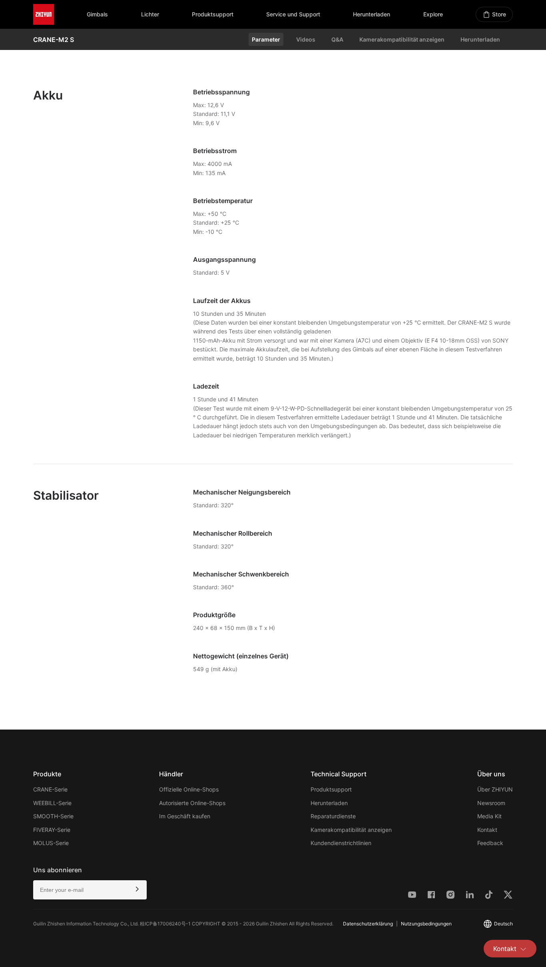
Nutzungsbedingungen (426, 924)
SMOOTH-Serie (53, 816)
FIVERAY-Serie (51, 829)
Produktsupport (331, 789)
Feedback (490, 842)
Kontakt (504, 949)
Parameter (266, 39)
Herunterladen (480, 39)
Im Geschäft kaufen (184, 816)
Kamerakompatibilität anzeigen (401, 39)
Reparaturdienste (333, 816)
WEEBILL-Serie (52, 803)
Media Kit (489, 816)
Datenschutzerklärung (368, 924)
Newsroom (491, 803)
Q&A (337, 39)
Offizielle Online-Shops (189, 789)
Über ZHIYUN (495, 789)
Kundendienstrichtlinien (341, 842)
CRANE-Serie (50, 789)
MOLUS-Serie (51, 842)
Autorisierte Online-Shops (192, 803)
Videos (305, 39)
